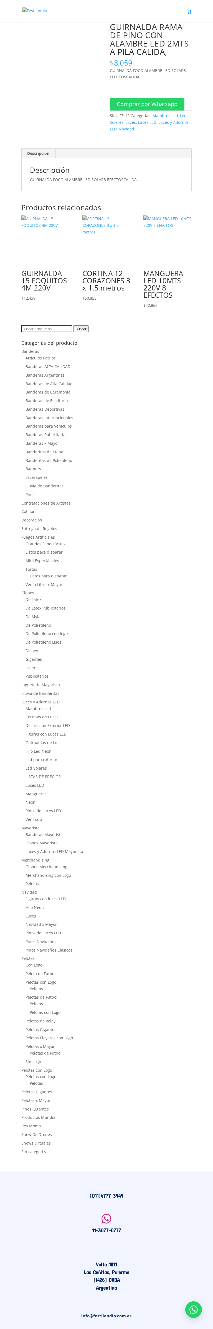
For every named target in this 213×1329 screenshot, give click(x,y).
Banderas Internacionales (49, 417)
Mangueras (36, 793)
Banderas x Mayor (42, 443)
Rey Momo (31, 1126)
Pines (31, 494)
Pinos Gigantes (35, 1109)
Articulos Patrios (41, 358)
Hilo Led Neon (39, 751)
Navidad (126, 129)
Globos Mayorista (42, 842)
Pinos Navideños (41, 941)
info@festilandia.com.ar (106, 1315)
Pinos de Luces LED (43, 810)
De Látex (33, 599)
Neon (31, 802)
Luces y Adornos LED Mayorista (54, 851)
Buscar (81, 328)
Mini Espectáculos (42, 560)
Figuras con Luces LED (46, 734)
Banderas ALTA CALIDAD (48, 366)
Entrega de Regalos (39, 528)
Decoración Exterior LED (48, 725)
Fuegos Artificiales (38, 537)
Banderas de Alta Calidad (49, 383)
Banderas (30, 351)
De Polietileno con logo (47, 633)
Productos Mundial (39, 1117)
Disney (32, 650)
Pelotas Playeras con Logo (49, 1037)
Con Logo (34, 965)
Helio (30, 667)
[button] (147, 104)
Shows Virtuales (36, 1143)
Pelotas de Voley (40, 1021)
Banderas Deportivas (45, 409)
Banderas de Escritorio (47, 400)
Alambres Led (165, 115)
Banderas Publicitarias (46, 434)
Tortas (31, 569)
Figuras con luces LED (46, 898)
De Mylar (34, 616)
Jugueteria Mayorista (40, 684)
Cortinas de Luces (42, 716)
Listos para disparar (44, 552)
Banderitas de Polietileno (49, 460)
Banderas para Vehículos (49, 426)
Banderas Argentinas (45, 375)
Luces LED (147, 122)
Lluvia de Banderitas (45, 486)
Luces (130, 122)
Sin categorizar (35, 1151)
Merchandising (35, 860)
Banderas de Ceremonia (48, 392)
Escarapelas (37, 477)
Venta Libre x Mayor (44, 584)
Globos (27, 592)
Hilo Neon (35, 907)
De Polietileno (38, 625)
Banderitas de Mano (44, 451)
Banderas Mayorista (44, 834)
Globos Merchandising (46, 866)
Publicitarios (37, 676)
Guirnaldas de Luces (45, 742)
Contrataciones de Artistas (45, 503)
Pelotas (32, 883)
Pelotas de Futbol (41, 997)
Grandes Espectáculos (46, 543)
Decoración (31, 520)
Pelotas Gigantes (41, 1029)
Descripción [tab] (38, 153)
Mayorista (30, 828)
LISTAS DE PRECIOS (43, 776)
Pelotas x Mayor (40, 1046)
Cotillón (28, 511)
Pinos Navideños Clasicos (49, 950)
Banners (33, 468)
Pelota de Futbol (40, 973)
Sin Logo (33, 1061)
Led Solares (36, 768)
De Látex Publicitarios (45, 608)
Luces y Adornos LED (40, 702)
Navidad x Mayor (41, 924)
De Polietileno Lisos (43, 642)
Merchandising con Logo (48, 875)
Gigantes (34, 659)
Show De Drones (36, 1134)
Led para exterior (41, 759)
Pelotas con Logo (41, 982)
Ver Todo (34, 819)
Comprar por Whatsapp (147, 104)
